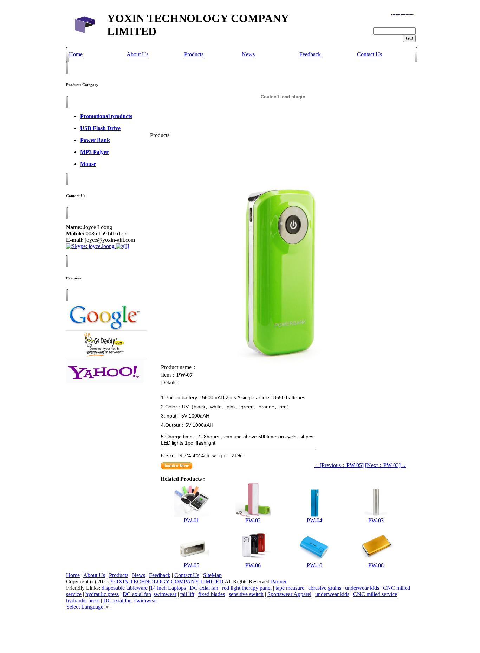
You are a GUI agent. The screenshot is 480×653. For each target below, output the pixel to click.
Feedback (310, 54)
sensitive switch (246, 594)
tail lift (187, 594)
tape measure (289, 588)
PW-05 (191, 565)
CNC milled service (375, 594)
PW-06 (253, 565)
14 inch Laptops (168, 588)
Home (76, 54)
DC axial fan (204, 588)
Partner (279, 581)
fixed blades (211, 594)
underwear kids (362, 588)
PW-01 (191, 520)
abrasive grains (324, 588)
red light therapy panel (247, 588)
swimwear (165, 594)
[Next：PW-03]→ (385, 465)
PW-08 (376, 565)
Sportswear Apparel (289, 594)
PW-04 (314, 520)
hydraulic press (102, 594)
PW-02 (253, 520)
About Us (137, 54)
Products (193, 54)
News (248, 54)
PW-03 (376, 520)
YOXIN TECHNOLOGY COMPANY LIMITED (166, 581)
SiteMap (212, 575)
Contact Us (369, 54)
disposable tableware (125, 588)
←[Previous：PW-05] (339, 465)
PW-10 (314, 565)
